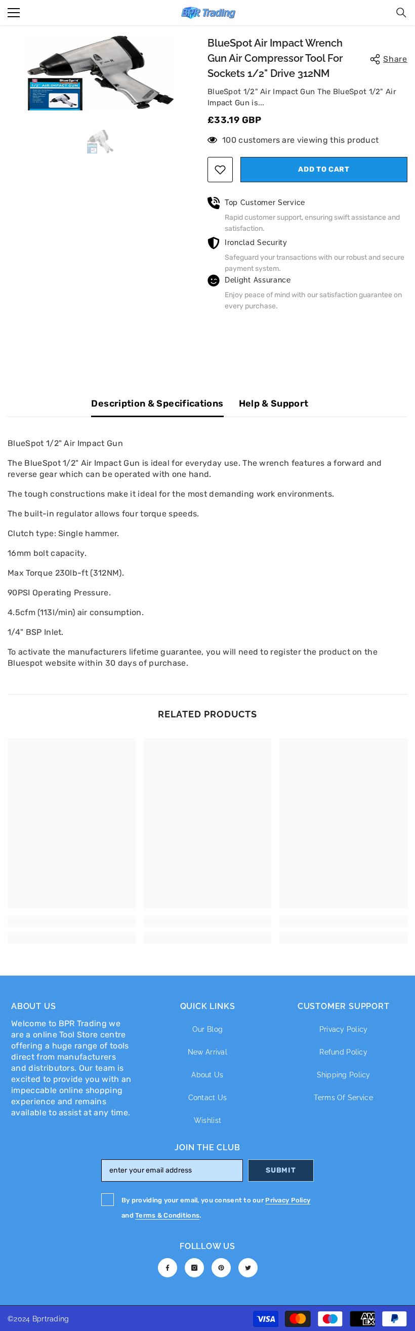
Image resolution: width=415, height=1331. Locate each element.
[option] (100, 73)
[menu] (14, 13)
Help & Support (274, 403)
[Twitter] (248, 1267)
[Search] (401, 13)
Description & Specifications (157, 403)
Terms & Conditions (167, 1215)
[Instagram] (194, 1267)
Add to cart (323, 169)
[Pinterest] (221, 1267)
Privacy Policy (287, 1200)
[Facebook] (167, 1267)
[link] (72, 921)
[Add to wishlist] (220, 169)
